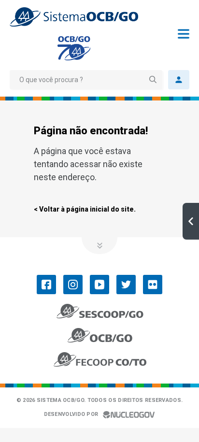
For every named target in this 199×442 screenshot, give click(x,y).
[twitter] (126, 284)
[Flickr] (152, 284)
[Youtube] (99, 284)
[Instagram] (73, 284)
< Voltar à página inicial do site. (85, 209)
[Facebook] (46, 284)
